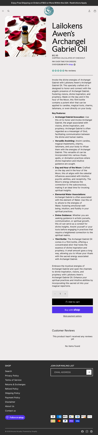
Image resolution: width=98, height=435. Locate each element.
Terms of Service (13, 380)
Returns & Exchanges (15, 384)
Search (8, 371)
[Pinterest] (91, 431)
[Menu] (3, 11)
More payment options (72, 316)
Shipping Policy (12, 393)
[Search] (8, 11)
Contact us (10, 410)
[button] (58, 70)
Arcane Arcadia (16, 431)
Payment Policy (12, 397)
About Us (9, 406)
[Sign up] (89, 372)
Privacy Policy (12, 375)
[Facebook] (82, 431)
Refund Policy (11, 388)
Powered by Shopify (30, 431)
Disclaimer (10, 402)
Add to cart (74, 302)
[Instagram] (86, 431)
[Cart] (95, 11)
